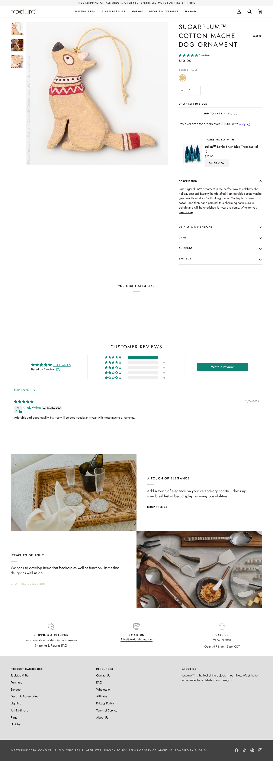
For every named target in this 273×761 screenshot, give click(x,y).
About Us (102, 717)
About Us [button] (189, 669)
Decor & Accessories (24, 696)
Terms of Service (106, 710)
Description (188, 181)
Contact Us (103, 675)
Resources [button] (104, 669)
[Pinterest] (252, 750)
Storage (15, 689)
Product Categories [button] (27, 669)
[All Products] (199, 569)
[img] (23, 401)
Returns (185, 259)
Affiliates (101, 696)
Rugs (14, 717)
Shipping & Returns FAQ (51, 645)
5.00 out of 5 (62, 365)
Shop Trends (157, 507)
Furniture (16, 682)
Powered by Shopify (191, 750)
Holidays (16, 724)
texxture (21, 750)
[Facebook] (236, 750)
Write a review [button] (222, 366)
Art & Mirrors (19, 710)
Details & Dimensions (196, 226)
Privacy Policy (105, 703)
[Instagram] (260, 750)
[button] (85, 12)
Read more (186, 212)
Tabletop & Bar (20, 675)
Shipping (185, 248)
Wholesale (103, 689)
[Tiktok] (244, 750)
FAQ (99, 682)
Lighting (16, 703)
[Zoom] (33, 157)
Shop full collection (28, 584)
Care (182, 237)
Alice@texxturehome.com (136, 639)
